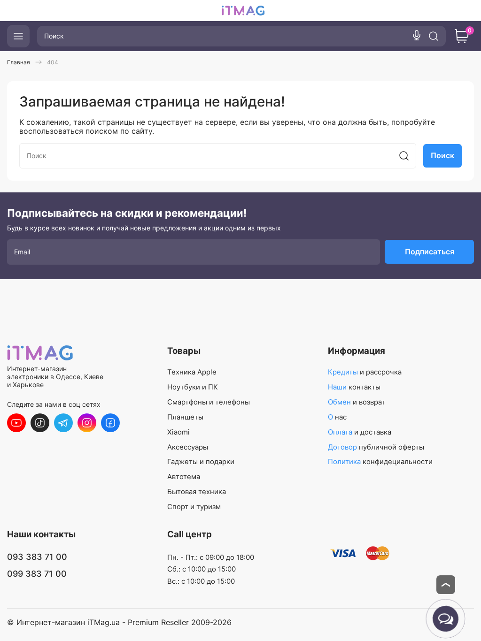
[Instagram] (87, 422)
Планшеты (185, 417)
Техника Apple (192, 372)
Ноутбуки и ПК (192, 387)
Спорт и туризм (194, 507)
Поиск (442, 155)
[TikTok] (40, 422)
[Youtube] (16, 422)
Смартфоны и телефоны (208, 402)
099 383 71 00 (37, 574)
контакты (354, 387)
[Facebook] (110, 422)
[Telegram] (63, 422)
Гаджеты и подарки (200, 462)
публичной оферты (376, 447)
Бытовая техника (196, 492)
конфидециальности (380, 462)
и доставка (359, 432)
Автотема (183, 477)
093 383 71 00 (37, 557)
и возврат (356, 402)
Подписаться (429, 251)
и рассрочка (365, 372)
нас (337, 417)
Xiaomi (178, 432)
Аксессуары (187, 447)
